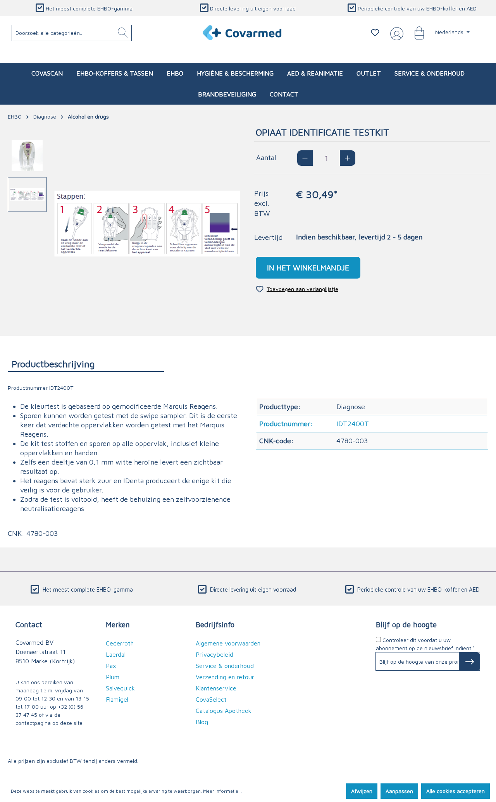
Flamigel (117, 699)
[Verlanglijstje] (375, 32)
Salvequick (120, 688)
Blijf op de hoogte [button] (406, 624)
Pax (111, 665)
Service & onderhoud (225, 665)
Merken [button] (118, 624)
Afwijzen (361, 791)
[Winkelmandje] (415, 32)
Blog (202, 721)
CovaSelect (211, 699)
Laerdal (116, 654)
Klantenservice (216, 688)
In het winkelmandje (308, 267)
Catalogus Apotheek (223, 710)
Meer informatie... (222, 791)
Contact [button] (29, 624)
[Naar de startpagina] (242, 32)
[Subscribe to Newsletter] (469, 661)
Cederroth (120, 643)
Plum (112, 676)
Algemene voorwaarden (228, 643)
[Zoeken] (123, 33)
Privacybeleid (214, 654)
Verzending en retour (225, 676)
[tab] (86, 363)
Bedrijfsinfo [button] (215, 624)
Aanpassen (399, 791)
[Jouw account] (395, 33)
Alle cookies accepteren (455, 791)
